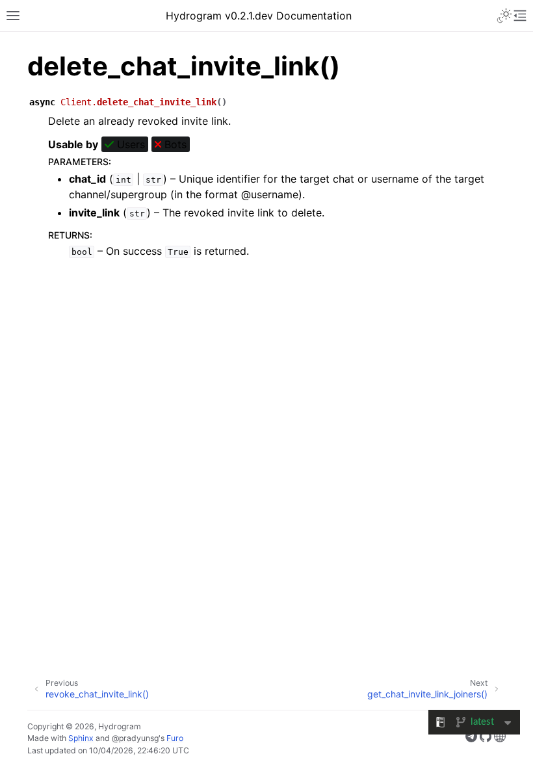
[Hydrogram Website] (500, 738)
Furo (174, 738)
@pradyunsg (135, 738)
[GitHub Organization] (485, 738)
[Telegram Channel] (471, 738)
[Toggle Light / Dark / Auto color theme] (504, 15)
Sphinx (81, 738)
